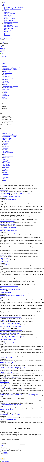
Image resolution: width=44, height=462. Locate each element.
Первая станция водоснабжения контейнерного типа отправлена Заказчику (9, 399)
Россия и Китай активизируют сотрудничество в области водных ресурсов (9, 227)
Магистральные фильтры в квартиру (8, 20)
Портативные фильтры (7, 19)
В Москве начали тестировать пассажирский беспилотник (7, 298)
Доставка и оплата (5, 2)
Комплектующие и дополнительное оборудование (10, 18)
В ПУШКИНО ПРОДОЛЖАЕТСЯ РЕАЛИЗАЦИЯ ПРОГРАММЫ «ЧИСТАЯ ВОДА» (10, 326)
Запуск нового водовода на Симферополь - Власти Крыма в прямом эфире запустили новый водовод (12, 295)
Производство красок (5, 85)
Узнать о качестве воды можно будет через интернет (6, 372)
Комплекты (5, 33)
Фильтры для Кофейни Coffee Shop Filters (8, 87)
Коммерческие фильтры (4, 56)
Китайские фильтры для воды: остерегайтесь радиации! (6, 362)
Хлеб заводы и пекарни (7, 29)
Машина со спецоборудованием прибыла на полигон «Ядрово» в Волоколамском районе (10, 342)
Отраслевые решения (8, 38)
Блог (3, 4)
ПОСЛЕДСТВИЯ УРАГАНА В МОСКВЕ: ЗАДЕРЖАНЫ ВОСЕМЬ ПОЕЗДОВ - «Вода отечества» (12, 336)
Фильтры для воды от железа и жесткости (9, 15)
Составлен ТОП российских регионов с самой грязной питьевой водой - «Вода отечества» (11, 330)
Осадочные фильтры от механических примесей (8, 142)
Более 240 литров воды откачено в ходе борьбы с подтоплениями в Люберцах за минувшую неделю (12, 345)
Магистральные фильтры (6, 72)
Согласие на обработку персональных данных (7, 138)
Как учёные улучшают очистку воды (4, 202)
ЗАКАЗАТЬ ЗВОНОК (2, 51)
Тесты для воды (6, 17)
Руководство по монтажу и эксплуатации (6, 137)
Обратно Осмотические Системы (8, 11)
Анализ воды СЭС (5, 169)
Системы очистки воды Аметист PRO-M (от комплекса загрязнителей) (11, 67)
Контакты (12, 38)
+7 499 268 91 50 (2, 46)
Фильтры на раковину (7, 21)
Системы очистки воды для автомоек (7, 155)
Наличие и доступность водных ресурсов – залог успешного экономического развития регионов (11, 377)
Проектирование (2, 38)
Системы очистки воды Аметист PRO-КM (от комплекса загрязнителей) (12, 9)
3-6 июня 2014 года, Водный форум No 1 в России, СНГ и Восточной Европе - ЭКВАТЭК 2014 (11, 389)
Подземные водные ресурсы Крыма (4, 382)
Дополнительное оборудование (6, 160)
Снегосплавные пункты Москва (4, 258)
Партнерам (4, 3)
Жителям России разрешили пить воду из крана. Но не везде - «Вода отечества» (9, 333)
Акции (4, 5)
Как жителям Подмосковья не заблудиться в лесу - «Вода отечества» (8, 339)
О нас (2, 1)
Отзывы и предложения (6, 177)
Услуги (5, 38)
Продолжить (1, 445)
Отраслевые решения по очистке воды (7, 23)
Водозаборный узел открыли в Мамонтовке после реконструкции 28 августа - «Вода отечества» (11, 323)
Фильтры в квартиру (4, 147)
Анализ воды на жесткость (6, 168)
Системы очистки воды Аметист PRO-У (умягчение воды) (11, 8)
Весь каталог (3, 90)
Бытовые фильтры (6, 31)
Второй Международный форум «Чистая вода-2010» (6, 409)
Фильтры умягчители (5, 74)
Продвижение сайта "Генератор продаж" (5, 460)
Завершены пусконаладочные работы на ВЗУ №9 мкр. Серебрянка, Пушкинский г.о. (10, 289)
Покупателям (4, 180)
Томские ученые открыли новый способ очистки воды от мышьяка (8, 205)
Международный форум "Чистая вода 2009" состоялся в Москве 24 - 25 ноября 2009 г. (10, 414)
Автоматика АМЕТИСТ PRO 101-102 (8, 6)
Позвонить (3, 45)
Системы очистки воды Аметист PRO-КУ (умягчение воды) (10, 69)
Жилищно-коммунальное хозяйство (8, 25)
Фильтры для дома (5, 10)
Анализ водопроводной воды (6, 165)
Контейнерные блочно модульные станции (9, 30)
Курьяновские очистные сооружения (4, 267)
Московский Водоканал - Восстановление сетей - (6, 252)
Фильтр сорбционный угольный (8, 16)
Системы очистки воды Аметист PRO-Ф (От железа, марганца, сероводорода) (13, 7)
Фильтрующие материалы (7, 35)
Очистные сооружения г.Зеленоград (4, 261)
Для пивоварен (6, 24)
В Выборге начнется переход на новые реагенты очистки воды (7, 224)
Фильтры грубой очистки (6, 95)
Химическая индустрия (6, 88)
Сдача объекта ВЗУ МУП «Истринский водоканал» (6, 357)
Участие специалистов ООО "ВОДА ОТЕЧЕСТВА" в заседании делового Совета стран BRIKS (11, 379)
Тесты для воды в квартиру (6, 82)
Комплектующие (6, 32)
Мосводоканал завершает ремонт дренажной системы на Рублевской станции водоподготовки (11, 233)
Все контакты (1, 454)
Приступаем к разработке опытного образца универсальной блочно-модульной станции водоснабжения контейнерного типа (15, 387)
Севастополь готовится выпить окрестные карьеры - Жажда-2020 (8, 301)
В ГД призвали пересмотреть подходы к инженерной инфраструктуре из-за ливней (10, 196)
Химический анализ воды (6, 174)
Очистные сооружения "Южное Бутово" (5, 264)
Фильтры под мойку (5, 80)
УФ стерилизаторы (6, 34)
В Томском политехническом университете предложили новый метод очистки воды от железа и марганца (12, 367)
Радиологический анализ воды (6, 173)
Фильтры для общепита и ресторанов (8, 28)
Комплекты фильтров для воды (6, 70)
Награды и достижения (5, 176)
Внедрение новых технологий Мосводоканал (5, 255)
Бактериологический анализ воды (7, 172)
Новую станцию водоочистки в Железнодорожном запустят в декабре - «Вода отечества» (10, 317)
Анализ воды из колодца (6, 167)
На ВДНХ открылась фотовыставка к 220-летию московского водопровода (9, 236)
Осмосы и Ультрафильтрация (6, 93)
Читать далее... (2, 195)
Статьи (4, 178)
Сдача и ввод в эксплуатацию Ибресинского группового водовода (8, 419)
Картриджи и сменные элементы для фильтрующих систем (11, 22)
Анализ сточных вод (5, 171)
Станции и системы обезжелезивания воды (9, 13)
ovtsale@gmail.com (2, 48)
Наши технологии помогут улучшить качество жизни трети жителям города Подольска (10, 404)
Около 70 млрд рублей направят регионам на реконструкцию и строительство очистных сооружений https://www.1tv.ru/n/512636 (15, 193)
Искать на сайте (9, 124)
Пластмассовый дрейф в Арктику (4, 190)
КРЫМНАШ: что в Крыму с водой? (4, 384)
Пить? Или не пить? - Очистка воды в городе (5, 320)
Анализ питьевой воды (5, 170)
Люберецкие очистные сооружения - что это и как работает (7, 270)
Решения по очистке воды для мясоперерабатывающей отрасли (11, 26)
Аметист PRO (3, 132)
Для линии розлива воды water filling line (8, 152)
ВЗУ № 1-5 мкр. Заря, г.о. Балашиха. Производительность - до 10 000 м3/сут (9, 286)
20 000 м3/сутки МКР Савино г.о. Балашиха (5, 292)
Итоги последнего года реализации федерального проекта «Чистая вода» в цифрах (10, 230)
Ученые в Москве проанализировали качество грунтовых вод (7, 221)
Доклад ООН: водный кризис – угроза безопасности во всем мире (8, 199)
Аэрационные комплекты (7, 12)
